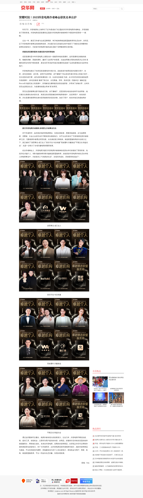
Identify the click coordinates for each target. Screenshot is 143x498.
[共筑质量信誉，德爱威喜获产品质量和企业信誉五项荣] (100, 397)
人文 (69, 2)
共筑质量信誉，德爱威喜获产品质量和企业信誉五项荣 (100, 405)
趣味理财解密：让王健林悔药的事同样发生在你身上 (109, 466)
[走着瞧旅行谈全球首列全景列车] (116, 381)
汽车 (34, 2)
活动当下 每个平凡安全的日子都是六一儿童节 (100, 389)
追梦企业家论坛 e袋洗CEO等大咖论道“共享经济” (109, 440)
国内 (25, 2)
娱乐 (56, 2)
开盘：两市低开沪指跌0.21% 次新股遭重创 (109, 443)
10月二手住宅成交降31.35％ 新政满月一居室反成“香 (109, 451)
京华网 (48, 8)
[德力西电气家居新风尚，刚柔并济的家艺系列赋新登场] (116, 397)
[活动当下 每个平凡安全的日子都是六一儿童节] (100, 381)
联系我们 (51, 491)
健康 (64, 2)
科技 (29, 2)
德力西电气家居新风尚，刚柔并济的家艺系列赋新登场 (116, 405)
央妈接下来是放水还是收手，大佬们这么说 (109, 455)
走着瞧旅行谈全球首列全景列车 (116, 389)
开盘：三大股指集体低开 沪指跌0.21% (107, 447)
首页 (21, 2)
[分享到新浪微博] (21, 24)
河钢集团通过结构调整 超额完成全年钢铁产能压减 (109, 462)
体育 (47, 2)
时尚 (60, 2)
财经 (38, 2)
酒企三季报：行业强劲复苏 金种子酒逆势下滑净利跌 (109, 470)
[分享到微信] (23, 24)
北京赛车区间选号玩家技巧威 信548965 (108, 436)
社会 (51, 2)
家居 (42, 2)
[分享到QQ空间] (29, 24)
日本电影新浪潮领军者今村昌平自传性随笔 (109, 458)
